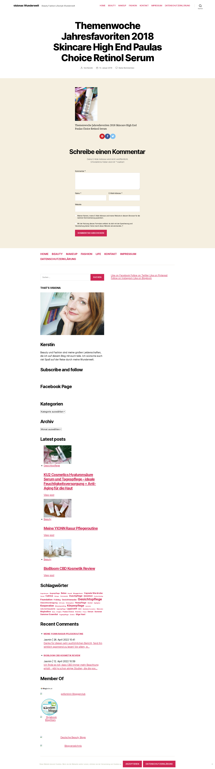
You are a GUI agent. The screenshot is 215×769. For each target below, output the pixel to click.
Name (78, 193)
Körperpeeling (60, 606)
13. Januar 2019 (105, 68)
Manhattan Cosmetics (89, 609)
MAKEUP (122, 5)
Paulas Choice (68, 612)
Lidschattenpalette (47, 609)
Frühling (57, 600)
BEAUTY (112, 5)
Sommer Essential (49, 614)
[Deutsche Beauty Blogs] (72, 737)
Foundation (46, 599)
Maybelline (45, 611)
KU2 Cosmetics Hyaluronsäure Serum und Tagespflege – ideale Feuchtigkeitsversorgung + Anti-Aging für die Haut (70, 481)
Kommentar (80, 171)
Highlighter (97, 603)
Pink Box (78, 612)
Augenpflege (55, 593)
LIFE (98, 254)
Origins (58, 612)
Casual (42, 596)
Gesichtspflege (52, 465)
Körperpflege (75, 605)
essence (88, 596)
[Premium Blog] (72, 745)
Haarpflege (80, 602)
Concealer (64, 596)
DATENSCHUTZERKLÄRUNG (177, 5)
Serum (90, 612)
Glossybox (70, 603)
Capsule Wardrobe (93, 593)
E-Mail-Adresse (115, 193)
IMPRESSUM (156, 5)
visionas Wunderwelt (26, 5)
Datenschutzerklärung (159, 764)
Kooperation (47, 605)
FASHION (133, 5)
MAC (80, 609)
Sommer (98, 611)
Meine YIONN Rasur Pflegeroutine (71, 528)
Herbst (90, 603)
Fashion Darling (98, 596)
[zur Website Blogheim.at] (72, 689)
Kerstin (90, 68)
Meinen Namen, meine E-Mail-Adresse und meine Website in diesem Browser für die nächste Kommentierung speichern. (108, 217)
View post (49, 495)
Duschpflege (75, 596)
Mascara (100, 609)
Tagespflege (64, 614)
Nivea (53, 612)
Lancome (88, 606)
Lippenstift (72, 609)
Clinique (56, 596)
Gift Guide (61, 603)
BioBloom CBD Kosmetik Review (69, 568)
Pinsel (84, 612)
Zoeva (72, 614)
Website (78, 204)
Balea (64, 593)
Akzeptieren (132, 764)
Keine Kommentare (126, 68)
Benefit (70, 593)
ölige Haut (80, 614)
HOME (102, 5)
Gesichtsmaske (69, 599)
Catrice (49, 596)
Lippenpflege (61, 609)
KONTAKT (144, 5)
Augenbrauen (44, 593)
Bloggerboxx (78, 593)
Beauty (47, 519)
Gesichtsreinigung (48, 603)
